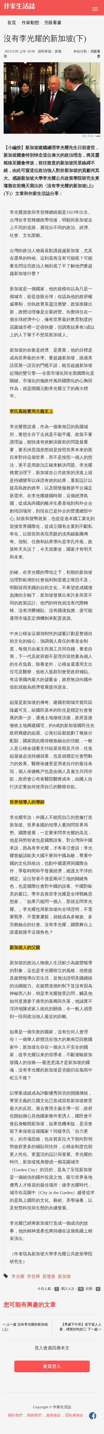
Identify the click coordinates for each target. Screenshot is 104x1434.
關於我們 (15, 1415)
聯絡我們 (34, 1415)
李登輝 (33, 1276)
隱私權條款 (74, 1415)
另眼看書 (52, 22)
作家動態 (30, 22)
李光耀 (17, 1276)
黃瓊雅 (48, 1276)
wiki (98, 135)
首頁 (11, 22)
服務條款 (53, 1415)
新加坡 (64, 1276)
